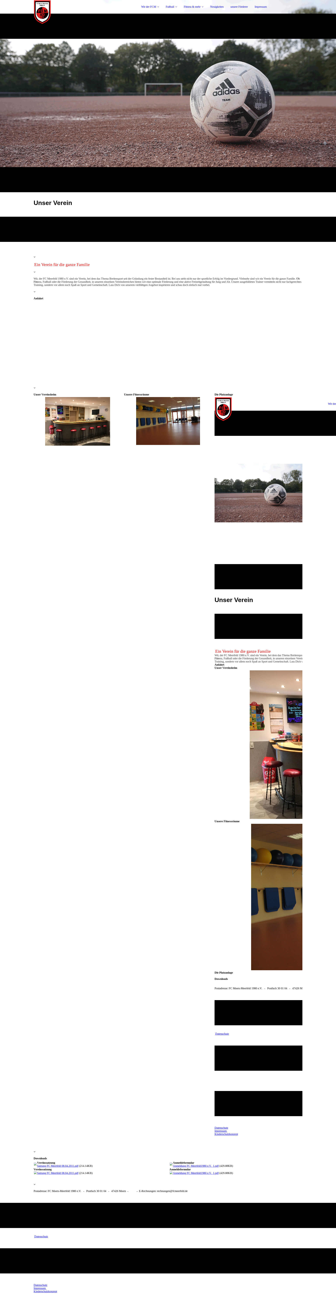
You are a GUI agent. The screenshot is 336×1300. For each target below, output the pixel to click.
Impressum (261, 6)
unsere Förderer (239, 6)
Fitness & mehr (192, 6)
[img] (64, 12)
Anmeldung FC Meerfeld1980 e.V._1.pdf (196, 1165)
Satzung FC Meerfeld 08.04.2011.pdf (57, 1165)
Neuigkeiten (217, 6)
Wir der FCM (148, 6)
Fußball (170, 6)
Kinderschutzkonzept (226, 1134)
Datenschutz (222, 1033)
